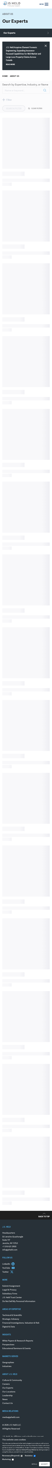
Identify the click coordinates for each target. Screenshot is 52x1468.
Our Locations (8, 1392)
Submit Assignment (11, 1286)
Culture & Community (12, 1380)
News (5, 1399)
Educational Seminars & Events (16, 1348)
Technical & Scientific (12, 1315)
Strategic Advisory (10, 1319)
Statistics (28, 1456)
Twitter (5, 1272)
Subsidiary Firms (9, 1294)
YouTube (6, 1268)
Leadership (7, 1396)
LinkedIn (6, 1264)
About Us (14, 76)
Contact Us (7, 1403)
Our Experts (7, 1388)
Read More (10, 64)
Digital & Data (8, 1327)
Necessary (10, 1456)
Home (5, 76)
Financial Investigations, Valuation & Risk (20, 1323)
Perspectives (8, 1345)
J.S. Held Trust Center (12, 1298)
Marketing (6, 1459)
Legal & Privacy (9, 1290)
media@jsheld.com (10, 1417)
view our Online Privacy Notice (26, 1450)
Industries (6, 1366)
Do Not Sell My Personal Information (18, 1301)
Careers (6, 1384)
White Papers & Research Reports (17, 1341)
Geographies (8, 1363)
